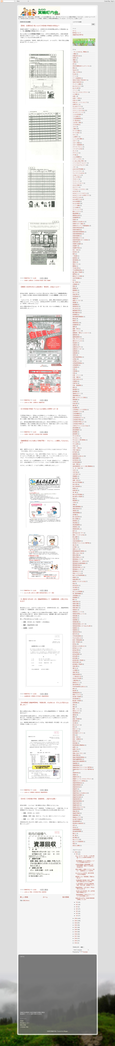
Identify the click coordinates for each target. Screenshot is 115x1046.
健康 (37, 592)
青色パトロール (77, 573)
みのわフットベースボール (80, 193)
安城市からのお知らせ (78, 221)
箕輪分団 (75, 811)
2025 (76, 918)
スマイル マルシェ (77, 146)
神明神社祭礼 (76, 529)
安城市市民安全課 (77, 227)
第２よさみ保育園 (77, 591)
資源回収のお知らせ (78, 456)
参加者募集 (76, 427)
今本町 (74, 401)
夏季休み (75, 274)
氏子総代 (38, 696)
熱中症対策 (76, 684)
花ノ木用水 (76, 282)
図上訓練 (75, 537)
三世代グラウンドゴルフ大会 (80, 425)
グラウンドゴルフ (77, 108)
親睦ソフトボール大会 (78, 535)
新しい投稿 (24, 897)
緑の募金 (75, 837)
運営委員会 (76, 260)
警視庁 (74, 320)
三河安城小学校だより (78, 421)
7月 (77, 902)
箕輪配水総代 (76, 805)
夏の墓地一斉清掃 (77, 272)
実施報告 (75, 476)
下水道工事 (76, 268)
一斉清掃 (75, 256)
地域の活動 (76, 603)
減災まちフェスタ (77, 340)
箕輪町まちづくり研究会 (79, 781)
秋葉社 (74, 488)
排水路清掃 (76, 698)
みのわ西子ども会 (77, 199)
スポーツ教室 (76, 142)
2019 (76, 931)
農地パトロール (77, 694)
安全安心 (75, 252)
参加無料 (75, 434)
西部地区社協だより (78, 567)
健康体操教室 (76, 337)
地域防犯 (75, 630)
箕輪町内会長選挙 (77, 795)
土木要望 (75, 670)
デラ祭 (74, 155)
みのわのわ (76, 191)
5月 (77, 906)
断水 (74, 599)
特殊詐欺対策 (76, 674)
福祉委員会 (76, 712)
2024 (76, 920)
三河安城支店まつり (78, 417)
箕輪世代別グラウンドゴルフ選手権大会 (83, 769)
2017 (76, 936)
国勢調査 (75, 399)
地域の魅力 (76, 607)
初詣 (74, 498)
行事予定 (75, 383)
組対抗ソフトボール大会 (79, 581)
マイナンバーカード (78, 183)
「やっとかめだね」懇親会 (80, 51)
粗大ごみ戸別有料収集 (78, 575)
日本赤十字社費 (77, 678)
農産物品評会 (76, 692)
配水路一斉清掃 (77, 700)
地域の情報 (76, 605)
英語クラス (76, 264)
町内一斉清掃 (76, 642)
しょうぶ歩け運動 (77, 138)
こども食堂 (76, 116)
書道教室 (75, 500)
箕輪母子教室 (76, 813)
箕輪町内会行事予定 (78, 34)
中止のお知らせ (77, 638)
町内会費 (75, 656)
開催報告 (75, 290)
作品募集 (75, 407)
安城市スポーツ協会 (78, 223)
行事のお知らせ (77, 379)
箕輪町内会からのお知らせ (80, 793)
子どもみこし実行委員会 (79, 440)
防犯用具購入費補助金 (78, 745)
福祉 (53, 592)
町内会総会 (76, 652)
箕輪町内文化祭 (77, 797)
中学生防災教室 (77, 636)
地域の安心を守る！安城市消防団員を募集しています (85, 899)
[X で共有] (44, 278)
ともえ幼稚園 (76, 157)
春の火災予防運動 (77, 494)
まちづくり (76, 187)
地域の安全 (76, 601)
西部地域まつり (77, 559)
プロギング (76, 179)
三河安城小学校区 (38, 280)
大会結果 (75, 589)
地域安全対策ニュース (78, 613)
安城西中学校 (76, 248)
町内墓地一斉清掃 (77, 664)
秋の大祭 (75, 484)
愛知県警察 (76, 213)
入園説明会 (76, 680)
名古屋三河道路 (77, 819)
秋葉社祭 (37, 792)
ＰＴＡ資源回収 (77, 78)
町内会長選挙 (76, 654)
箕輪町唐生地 (76, 787)
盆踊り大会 (76, 749)
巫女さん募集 (76, 845)
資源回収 (44, 892)
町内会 (74, 644)
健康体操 (75, 334)
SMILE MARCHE (77, 82)
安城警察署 (76, 217)
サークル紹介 (76, 132)
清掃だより (76, 549)
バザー (74, 167)
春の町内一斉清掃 (77, 496)
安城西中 (75, 245)
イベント (75, 90)
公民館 (74, 359)
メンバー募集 (76, 205)
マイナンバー (76, 181)
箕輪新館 (75, 763)
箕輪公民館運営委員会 (78, 757)
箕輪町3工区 (76, 776)
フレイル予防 (76, 177)
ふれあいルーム (77, 175)
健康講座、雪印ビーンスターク (81, 332)
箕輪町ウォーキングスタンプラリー (82, 778)
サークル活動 (76, 130)
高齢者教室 (76, 395)
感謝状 (74, 298)
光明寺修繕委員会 (77, 357)
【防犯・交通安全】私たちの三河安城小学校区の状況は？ (40, 26)
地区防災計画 (76, 632)
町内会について (77, 32)
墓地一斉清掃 (76, 719)
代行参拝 (75, 587)
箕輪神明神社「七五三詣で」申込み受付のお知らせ (85, 888)
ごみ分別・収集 (77, 122)
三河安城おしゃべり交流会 (80, 409)
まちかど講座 (76, 185)
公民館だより (76, 361)
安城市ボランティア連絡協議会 (81, 225)
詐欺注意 (75, 403)
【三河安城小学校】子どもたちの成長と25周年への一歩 (39, 409)
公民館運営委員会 (77, 363)
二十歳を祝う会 (77, 676)
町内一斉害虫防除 (77, 640)
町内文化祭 (76, 662)
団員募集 (75, 597)
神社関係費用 (76, 524)
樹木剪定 (75, 478)
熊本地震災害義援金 (78, 316)
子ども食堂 (76, 444)
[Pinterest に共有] (47, 278)
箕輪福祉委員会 (77, 809)
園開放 (74, 266)
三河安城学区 (76, 415)
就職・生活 (76, 480)
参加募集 (75, 432)
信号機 (74, 514)
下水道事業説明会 (77, 270)
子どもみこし (76, 438)
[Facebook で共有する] (45, 278)
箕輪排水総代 (76, 803)
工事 (74, 369)
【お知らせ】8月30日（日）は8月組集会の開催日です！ (85, 891)
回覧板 (74, 288)
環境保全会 (76, 306)
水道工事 (75, 539)
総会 (74, 583)
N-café (74, 74)
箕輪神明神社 (45, 696)
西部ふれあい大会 (77, 553)
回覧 (31, 892)
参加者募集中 (76, 429)
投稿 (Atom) (26, 900)
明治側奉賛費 (76, 821)
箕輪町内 (75, 789)
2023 (76, 923)
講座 (74, 387)
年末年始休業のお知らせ (79, 686)
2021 (76, 927)
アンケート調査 (77, 84)
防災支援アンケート (78, 733)
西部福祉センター (77, 569)
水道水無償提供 (77, 541)
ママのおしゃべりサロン (79, 189)
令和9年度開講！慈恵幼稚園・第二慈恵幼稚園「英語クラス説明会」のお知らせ (85, 866)
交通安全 (31, 280)
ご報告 (74, 128)
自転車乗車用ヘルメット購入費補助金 (83, 466)
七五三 (74, 470)
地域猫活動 (76, 622)
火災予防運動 (76, 278)
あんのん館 (27, 592)
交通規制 (75, 351)
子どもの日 (76, 435)
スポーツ (75, 140)
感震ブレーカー (77, 300)
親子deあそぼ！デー (78, 533)
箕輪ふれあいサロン (78, 753)
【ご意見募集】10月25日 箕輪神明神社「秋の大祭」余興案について (85, 884)
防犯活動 (75, 743)
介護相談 (75, 284)
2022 (76, 925)
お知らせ (26, 402)
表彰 (74, 704)
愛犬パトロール (77, 211)
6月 (77, 904)
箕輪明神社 (76, 815)
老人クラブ (76, 839)
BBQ (74, 68)
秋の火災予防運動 (77, 482)
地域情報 (45, 434)
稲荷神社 (75, 258)
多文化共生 (76, 585)
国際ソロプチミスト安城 (79, 397)
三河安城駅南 (76, 413)
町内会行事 (76, 650)
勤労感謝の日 (76, 312)
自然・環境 (76, 464)
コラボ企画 (76, 124)
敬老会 (74, 318)
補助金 (74, 714)
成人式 (74, 545)
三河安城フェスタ (77, 411)
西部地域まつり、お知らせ (80, 561)
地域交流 (75, 617)
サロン (74, 134)
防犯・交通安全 (34, 402)
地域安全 (75, 609)
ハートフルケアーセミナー (80, 163)
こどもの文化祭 (77, 114)
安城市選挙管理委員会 (78, 231)
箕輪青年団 (76, 772)
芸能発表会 (76, 322)
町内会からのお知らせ (78, 646)
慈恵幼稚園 (76, 458)
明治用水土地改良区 (78, 823)
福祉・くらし (76, 708)
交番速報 (75, 353)
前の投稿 (65, 897)
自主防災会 (76, 460)
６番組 (74, 62)
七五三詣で (76, 474)
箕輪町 (49, 280)
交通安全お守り (77, 347)
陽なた (74, 833)
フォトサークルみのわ (78, 173)
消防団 (74, 510)
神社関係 (75, 522)
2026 (76, 852)
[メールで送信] (41, 278)
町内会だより (76, 648)
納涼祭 (74, 690)
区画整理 (75, 314)
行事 (74, 373)
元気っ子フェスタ (77, 338)
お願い (74, 96)
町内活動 (75, 658)
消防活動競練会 (77, 506)
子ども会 (75, 442)
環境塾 (74, 302)
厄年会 (74, 827)
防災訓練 (75, 731)
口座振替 (75, 367)
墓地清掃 (75, 721)
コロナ (74, 126)
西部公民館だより (77, 557)
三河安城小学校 (38, 434)
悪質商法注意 (76, 215)
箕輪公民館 (76, 755)
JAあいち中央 (76, 72)
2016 (76, 938)
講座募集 (75, 391)
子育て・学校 (76, 448)
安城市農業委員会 (77, 233)
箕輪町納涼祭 (76, 799)
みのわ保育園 (76, 201)
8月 (74, 64)
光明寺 (74, 355)
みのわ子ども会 (77, 197)
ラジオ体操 (76, 207)
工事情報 (75, 371)
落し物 (74, 835)
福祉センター (76, 710)
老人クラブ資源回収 (78, 841)
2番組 (74, 60)
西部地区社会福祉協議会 (79, 563)
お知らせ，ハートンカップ (80, 102)
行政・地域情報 (77, 385)
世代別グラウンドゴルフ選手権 (81, 543)
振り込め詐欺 (76, 516)
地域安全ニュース (77, 611)
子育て (74, 446)
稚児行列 (75, 634)
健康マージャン (77, 330)
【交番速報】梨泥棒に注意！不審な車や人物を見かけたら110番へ (85, 881)
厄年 (74, 825)
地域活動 (75, 615)
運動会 (74, 262)
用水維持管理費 (77, 831)
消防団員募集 (76, 512)
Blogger (66, 1031)
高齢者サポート (77, 393)
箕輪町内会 (42, 402)
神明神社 (75, 527)
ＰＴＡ (74, 76)
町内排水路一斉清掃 (78, 660)
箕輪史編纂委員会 (77, 759)
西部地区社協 (76, 565)
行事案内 (33, 696)
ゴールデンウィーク (78, 112)
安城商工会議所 (77, 243)
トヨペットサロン (77, 159)
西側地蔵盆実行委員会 (78, 551)
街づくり (75, 292)
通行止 (74, 668)
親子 (74, 531)
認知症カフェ (76, 682)
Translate (85, 952)
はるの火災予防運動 (78, 169)
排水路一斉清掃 (77, 696)
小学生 (74, 502)
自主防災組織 (76, 462)
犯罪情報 (75, 702)
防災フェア (76, 729)
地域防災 (75, 628)
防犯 (45, 280)
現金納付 (75, 343)
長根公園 (75, 666)
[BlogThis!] (42, 278)
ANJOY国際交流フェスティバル (81, 66)
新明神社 (75, 520)
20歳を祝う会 (76, 55)
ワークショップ (77, 209)
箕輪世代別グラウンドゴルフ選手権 (82, 767)
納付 (74, 688)
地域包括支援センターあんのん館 (81, 626)
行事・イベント (77, 375)
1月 (77, 915)
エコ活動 (75, 94)
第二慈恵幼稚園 (77, 593)
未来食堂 (75, 751)
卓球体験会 (76, 595)
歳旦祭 (74, 405)
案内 (74, 254)
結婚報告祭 (27, 696)
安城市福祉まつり (77, 237)
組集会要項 (76, 579)
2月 (77, 913)
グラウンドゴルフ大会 (78, 110)
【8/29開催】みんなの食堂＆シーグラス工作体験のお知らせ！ (85, 861)
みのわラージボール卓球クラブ (81, 195)
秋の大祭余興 (76, 486)
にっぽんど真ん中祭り (78, 161)
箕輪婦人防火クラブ (78, 807)
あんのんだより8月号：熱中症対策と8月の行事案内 (85, 873)
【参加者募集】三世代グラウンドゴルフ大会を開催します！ (85, 895)
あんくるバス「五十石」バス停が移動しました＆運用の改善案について (85, 857)
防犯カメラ (76, 741)
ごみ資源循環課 (77, 118)
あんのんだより (77, 86)
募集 (74, 717)
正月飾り (75, 547)
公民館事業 (76, 365)
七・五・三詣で (77, 468)
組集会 (74, 577)
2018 (76, 934)
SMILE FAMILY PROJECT (79, 80)
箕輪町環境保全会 (77, 783)
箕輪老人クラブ (77, 817)
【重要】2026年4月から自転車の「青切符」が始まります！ (40, 287)
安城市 (26, 280)
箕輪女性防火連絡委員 (78, 761)
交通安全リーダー (77, 349)
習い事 (74, 492)
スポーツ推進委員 (77, 144)
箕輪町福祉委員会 (77, 801)
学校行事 (31, 434)
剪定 (74, 843)
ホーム (45, 897)
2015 (76, 940)
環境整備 (75, 304)
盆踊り (74, 747)
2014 (76, 943)
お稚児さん (76, 104)
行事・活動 (76, 377)
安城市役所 (76, 241)
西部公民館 (76, 555)
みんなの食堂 (76, 203)
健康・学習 (76, 328)
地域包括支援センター (45, 592)
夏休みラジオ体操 (77, 276)
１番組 (74, 53)
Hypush (75, 70)
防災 (74, 727)
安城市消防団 (76, 229)
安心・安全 (76, 250)
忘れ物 (74, 723)
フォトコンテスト (77, 171)
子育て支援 (76, 450)
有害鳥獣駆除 (76, 829)
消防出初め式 (76, 508)
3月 (77, 911)
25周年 (26, 434)
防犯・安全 (76, 737)
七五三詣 (75, 472)
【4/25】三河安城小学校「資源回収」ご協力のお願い (38, 799)
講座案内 (75, 389)
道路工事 (75, 672)
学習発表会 (76, 296)
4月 (77, 909)
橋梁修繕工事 (76, 310)
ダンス (74, 150)
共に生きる (76, 308)
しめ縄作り (76, 136)
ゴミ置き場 (76, 120)
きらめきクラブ (77, 106)
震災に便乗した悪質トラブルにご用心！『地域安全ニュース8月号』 (85, 870)
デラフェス (76, 153)
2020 (76, 929)
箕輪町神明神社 (77, 785)
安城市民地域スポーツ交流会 (80, 239)
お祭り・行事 (76, 98)
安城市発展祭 (76, 235)
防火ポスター (76, 725)
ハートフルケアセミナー (79, 165)
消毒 (74, 504)
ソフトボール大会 (77, 148)
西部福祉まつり (77, 571)
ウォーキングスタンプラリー (80, 92)
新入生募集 (76, 518)
